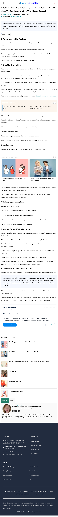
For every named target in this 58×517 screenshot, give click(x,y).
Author (12, 400)
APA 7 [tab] (4, 313)
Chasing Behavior (5, 8)
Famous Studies (33, 467)
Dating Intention (43, 8)
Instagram (35, 491)
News (30, 479)
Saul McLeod (35, 441)
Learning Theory (7, 479)
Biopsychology (7, 471)
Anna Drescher (35, 449)
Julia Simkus (34, 453)
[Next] (54, 103)
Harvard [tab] (16, 313)
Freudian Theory (33, 471)
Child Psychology (8, 475)
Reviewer (4, 400)
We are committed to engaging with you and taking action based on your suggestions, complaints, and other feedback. (14, 442)
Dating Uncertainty (25, 8)
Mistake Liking (15, 8)
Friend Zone (35, 8)
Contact (6, 436)
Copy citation (9, 325)
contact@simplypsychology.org (13, 454)
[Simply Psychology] (29, 3)
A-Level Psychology (8, 467)
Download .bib (50, 324)
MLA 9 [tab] (10, 313)
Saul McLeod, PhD (7, 14)
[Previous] (52, 103)
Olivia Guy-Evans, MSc (16, 16)
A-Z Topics (18, 491)
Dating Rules (52, 8)
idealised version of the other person (46, 96)
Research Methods (34, 475)
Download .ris (40, 324)
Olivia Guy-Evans (36, 445)
